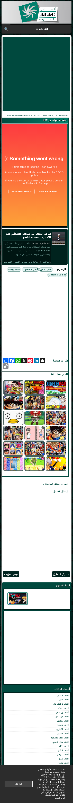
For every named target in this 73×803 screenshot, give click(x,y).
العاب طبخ (64, 759)
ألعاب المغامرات (30, 269)
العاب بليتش (63, 721)
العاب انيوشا (63, 725)
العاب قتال (64, 699)
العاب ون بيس (62, 712)
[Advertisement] (36, 73)
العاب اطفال (63, 763)
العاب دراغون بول (61, 704)
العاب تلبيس (63, 754)
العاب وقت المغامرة (60, 738)
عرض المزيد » (11, 574)
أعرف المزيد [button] (60, 798)
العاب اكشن (63, 750)
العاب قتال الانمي (60, 742)
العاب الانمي (46, 269)
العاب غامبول (63, 733)
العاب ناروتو (63, 708)
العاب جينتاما (14, 269)
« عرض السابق (61, 574)
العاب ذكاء (64, 746)
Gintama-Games (57, 275)
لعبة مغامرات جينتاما (55, 120)
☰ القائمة (42, 29)
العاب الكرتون (62, 729)
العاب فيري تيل (62, 716)
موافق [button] (18, 784)
